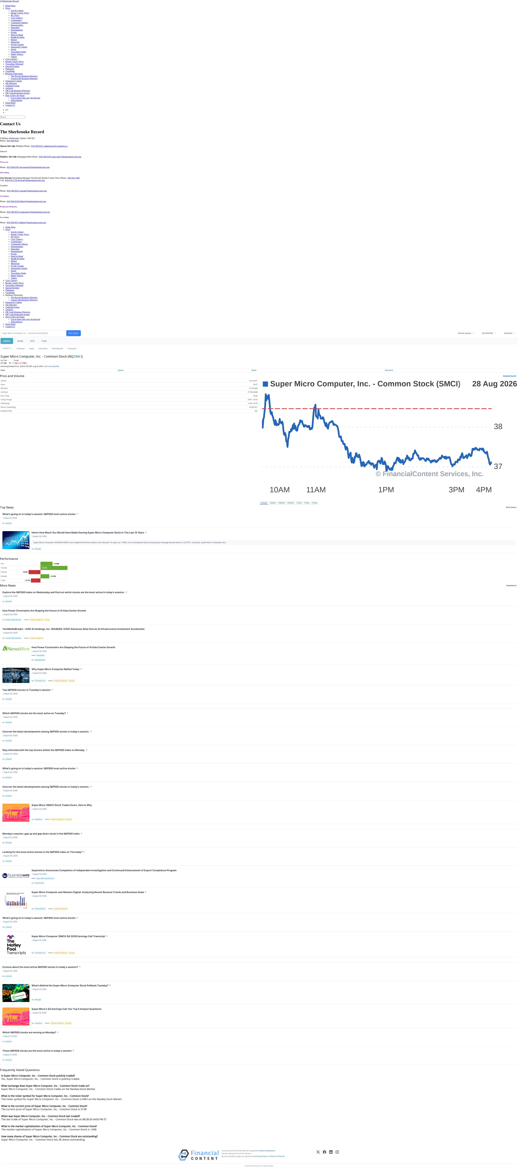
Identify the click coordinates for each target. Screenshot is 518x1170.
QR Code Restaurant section (17, 93)
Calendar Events (12, 86)
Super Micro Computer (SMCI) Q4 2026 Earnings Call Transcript (70, 936)
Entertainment (17, 30)
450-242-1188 (73, 178)
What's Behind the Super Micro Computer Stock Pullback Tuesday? (71, 985)
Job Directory (11, 83)
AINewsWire (40, 655)
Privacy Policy (260, 1156)
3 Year (306, 503)
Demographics (17, 25)
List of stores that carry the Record (25, 98)
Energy (47, 620)
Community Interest (19, 23)
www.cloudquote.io (267, 1150)
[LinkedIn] (331, 1155)
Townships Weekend (14, 64)
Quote (120, 370)
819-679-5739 (11, 180)
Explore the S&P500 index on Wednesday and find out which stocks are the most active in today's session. (64, 592)
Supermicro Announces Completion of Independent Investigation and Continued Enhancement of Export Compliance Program (104, 870)
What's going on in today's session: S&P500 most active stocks (40, 514)
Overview (21, 348)
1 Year (299, 503)
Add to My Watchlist (51, 366)
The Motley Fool (40, 680)
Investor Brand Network (13, 620)
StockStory (38, 819)
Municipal (15, 42)
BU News (15, 15)
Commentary (16, 20)
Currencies (42, 348)
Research (389, 370)
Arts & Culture (17, 10)
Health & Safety (18, 37)
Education (15, 27)
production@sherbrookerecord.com (35, 212)
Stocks (20, 341)
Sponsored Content (19, 47)
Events (14, 32)
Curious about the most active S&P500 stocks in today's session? (41, 967)
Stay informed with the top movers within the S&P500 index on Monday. (45, 750)
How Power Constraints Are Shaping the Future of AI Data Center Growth (44, 610)
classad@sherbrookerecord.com (33, 191)
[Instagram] (337, 1155)
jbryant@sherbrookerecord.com (31, 180)
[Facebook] (324, 1155)
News (7, 8)
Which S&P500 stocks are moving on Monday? (30, 1032)
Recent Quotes (464, 333)
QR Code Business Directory (17, 91)
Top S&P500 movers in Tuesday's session (27, 689)
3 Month (291, 503)
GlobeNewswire (40, 660)
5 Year (314, 503)
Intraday (264, 503)
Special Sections (12, 66)
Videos (14, 57)
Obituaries (9, 69)
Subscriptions (16, 100)
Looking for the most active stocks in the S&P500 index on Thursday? (43, 852)
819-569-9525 (13, 191)
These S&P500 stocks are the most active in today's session (38, 1050)
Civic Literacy (17, 18)
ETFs (32, 341)
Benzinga (38, 549)
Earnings (71, 680)
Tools (44, 341)
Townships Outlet (18, 52)
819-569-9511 (37, 146)
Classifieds (10, 71)
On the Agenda (17, 44)
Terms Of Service (277, 1156)
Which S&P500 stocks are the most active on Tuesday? (35, 713)
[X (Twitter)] (318, 1155)
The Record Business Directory (24, 76)
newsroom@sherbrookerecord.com (35, 167)
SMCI (78, 356)
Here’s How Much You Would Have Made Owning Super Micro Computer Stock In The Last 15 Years (89, 532)
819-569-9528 (13, 201)
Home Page (10, 6)
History (14, 40)
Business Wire (39, 883)
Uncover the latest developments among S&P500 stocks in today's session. (47, 731)
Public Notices (17, 54)
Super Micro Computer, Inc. (45, 878)
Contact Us (10, 105)
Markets (6, 341)
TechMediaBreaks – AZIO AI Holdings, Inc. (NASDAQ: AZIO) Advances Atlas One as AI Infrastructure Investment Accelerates (73, 629)
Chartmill (8, 523)
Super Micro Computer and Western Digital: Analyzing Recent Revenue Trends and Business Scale (89, 892)
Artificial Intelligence (36, 620)
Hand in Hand (17, 35)
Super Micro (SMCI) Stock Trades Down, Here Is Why (62, 805)
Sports (13, 49)
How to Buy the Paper (15, 95)
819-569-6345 (45, 157)
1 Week (272, 503)
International (57, 348)
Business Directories (14, 74)
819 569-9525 (13, 141)
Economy (68, 819)
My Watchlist (487, 333)
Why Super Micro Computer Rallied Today (57, 669)
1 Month (281, 503)
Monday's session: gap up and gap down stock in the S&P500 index (42, 833)
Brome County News (20, 13)
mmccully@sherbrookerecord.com (66, 157)
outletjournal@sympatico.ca (55, 146)
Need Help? (10, 103)
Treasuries (71, 348)
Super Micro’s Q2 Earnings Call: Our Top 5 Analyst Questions (66, 1009)
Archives (9, 88)
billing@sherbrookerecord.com (33, 201)
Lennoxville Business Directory (24, 78)
